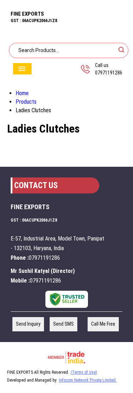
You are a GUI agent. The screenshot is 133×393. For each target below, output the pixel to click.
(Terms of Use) (84, 372)
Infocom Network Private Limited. (88, 380)
